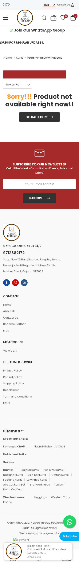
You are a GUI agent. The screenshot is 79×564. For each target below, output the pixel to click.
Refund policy (12, 377)
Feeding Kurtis (12, 479)
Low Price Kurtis (37, 479)
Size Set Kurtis (37, 474)
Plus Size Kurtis (53, 470)
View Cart (9, 351)
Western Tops (60, 497)
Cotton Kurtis (60, 474)
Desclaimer (11, 390)
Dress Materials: (15, 438)
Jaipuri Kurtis (30, 470)
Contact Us (63, 4)
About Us (9, 311)
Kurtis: (8, 470)
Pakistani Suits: (15, 454)
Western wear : (14, 497)
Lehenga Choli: (14, 446)
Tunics (58, 484)
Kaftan (7, 502)
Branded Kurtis (40, 484)
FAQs (6, 403)
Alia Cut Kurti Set (14, 484)
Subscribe (37, 198)
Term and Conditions (17, 397)
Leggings (40, 497)
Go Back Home (37, 117)
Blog (6, 331)
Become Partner (14, 324)
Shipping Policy (13, 383)
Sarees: (9, 462)
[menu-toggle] (5, 17)
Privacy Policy (12, 371)
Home (8, 58)
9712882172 (14, 253)
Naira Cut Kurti (12, 489)
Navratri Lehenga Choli (49, 446)
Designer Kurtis (13, 474)
